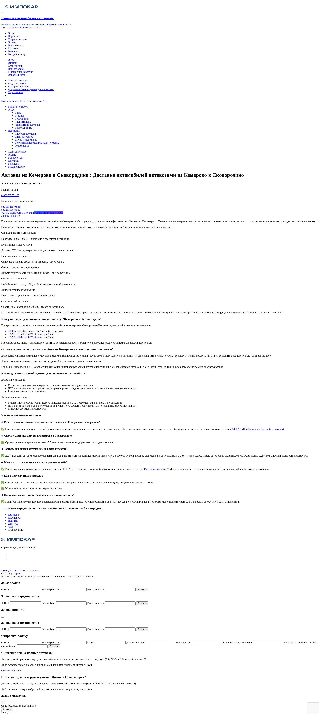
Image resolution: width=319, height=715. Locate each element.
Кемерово (13, 514)
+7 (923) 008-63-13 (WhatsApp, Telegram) (30, 337)
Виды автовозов (17, 83)
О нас (11, 33)
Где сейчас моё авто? (59, 24)
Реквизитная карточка (20, 71)
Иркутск (13, 520)
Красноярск (14, 517)
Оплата (12, 42)
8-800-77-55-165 (10, 195)
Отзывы (12, 62)
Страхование (15, 92)
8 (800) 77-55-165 (29, 27)
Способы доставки (18, 80)
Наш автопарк (16, 68)
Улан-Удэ (13, 523)
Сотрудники (15, 65)
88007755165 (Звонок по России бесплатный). (258, 429)
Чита (10, 526)
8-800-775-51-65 (17, 331)
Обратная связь (16, 74)
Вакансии (13, 51)
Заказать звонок (10, 27)
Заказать (142, 589)
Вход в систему (16, 54)
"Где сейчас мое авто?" (156, 469)
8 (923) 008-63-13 (11, 209)
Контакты (13, 48)
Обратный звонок (11, 670)
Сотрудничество (17, 39)
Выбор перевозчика (19, 86)
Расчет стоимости (18, 106)
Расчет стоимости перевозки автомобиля (24, 24)
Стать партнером (11, 573)
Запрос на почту (10, 215)
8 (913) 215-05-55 (11, 206)
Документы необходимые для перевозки (31, 89)
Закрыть (7, 709)
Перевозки (14, 36)
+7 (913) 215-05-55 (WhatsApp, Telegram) (30, 334)
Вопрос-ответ (15, 45)
